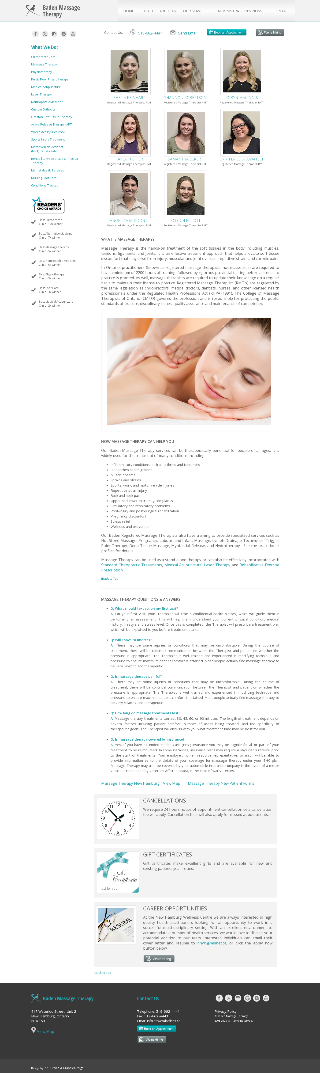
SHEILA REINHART (129, 97)
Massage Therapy (44, 64)
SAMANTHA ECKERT (185, 159)
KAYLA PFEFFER (129, 159)
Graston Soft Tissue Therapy (51, 117)
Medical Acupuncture (46, 87)
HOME (128, 10)
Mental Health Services (47, 170)
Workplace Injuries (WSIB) (49, 132)
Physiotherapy (41, 72)
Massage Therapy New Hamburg (130, 783)
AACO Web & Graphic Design (64, 1068)
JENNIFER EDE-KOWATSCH (242, 159)
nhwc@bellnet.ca (211, 943)
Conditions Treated (44, 185)
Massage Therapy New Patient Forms (221, 783)
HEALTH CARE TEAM (159, 10)
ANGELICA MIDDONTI (129, 220)
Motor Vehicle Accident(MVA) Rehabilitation (47, 149)
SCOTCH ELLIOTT (186, 220)
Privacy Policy (226, 1011)
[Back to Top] (110, 578)
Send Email (187, 33)
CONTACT (282, 10)
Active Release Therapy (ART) (51, 124)
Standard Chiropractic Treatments (131, 564)
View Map (171, 783)
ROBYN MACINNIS (241, 97)
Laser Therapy (41, 94)
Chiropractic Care (43, 57)
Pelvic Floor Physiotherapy (50, 79)
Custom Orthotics (43, 109)
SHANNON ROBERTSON (185, 97)
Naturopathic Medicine (47, 102)
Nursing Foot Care (43, 178)
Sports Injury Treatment (48, 139)
